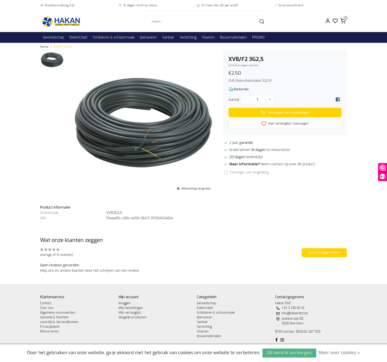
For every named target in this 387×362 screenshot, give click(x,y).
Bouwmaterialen (233, 37)
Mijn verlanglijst (129, 312)
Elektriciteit (78, 37)
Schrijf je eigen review (243, 65)
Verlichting (188, 37)
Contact (45, 303)
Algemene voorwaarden (57, 312)
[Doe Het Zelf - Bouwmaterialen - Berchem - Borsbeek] (61, 21)
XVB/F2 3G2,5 (62, 47)
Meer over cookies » (339, 353)
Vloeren (208, 37)
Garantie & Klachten (54, 317)
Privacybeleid (49, 327)
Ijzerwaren (148, 37)
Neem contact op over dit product (288, 164)
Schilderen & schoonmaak (114, 37)
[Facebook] (338, 99)
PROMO (258, 37)
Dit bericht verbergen (289, 353)
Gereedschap (53, 37)
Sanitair (168, 37)
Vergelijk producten (132, 317)
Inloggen (124, 303)
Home (44, 47)
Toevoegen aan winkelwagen (288, 112)
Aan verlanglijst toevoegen (288, 123)
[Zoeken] (261, 21)
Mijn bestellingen (130, 308)
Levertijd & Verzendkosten (59, 322)
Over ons (47, 308)
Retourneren (49, 331)
